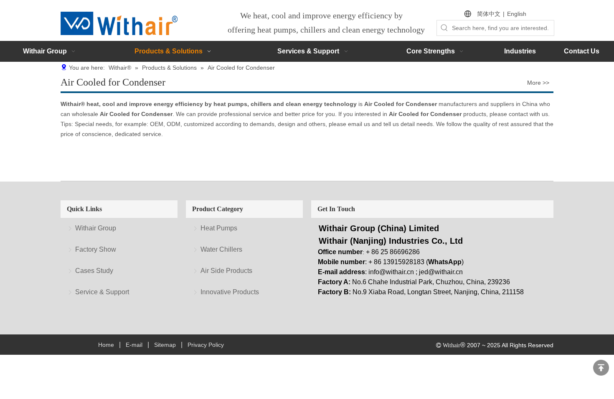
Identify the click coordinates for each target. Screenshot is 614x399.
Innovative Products (229, 291)
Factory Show (95, 249)
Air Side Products (226, 270)
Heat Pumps (218, 228)
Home (106, 344)
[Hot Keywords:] (444, 27)
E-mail (134, 344)
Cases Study (94, 270)
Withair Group (95, 228)
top (601, 368)
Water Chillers (221, 249)
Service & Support (102, 291)
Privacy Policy (206, 344)
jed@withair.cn (441, 271)
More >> (538, 83)
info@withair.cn (391, 271)
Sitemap (165, 344)
